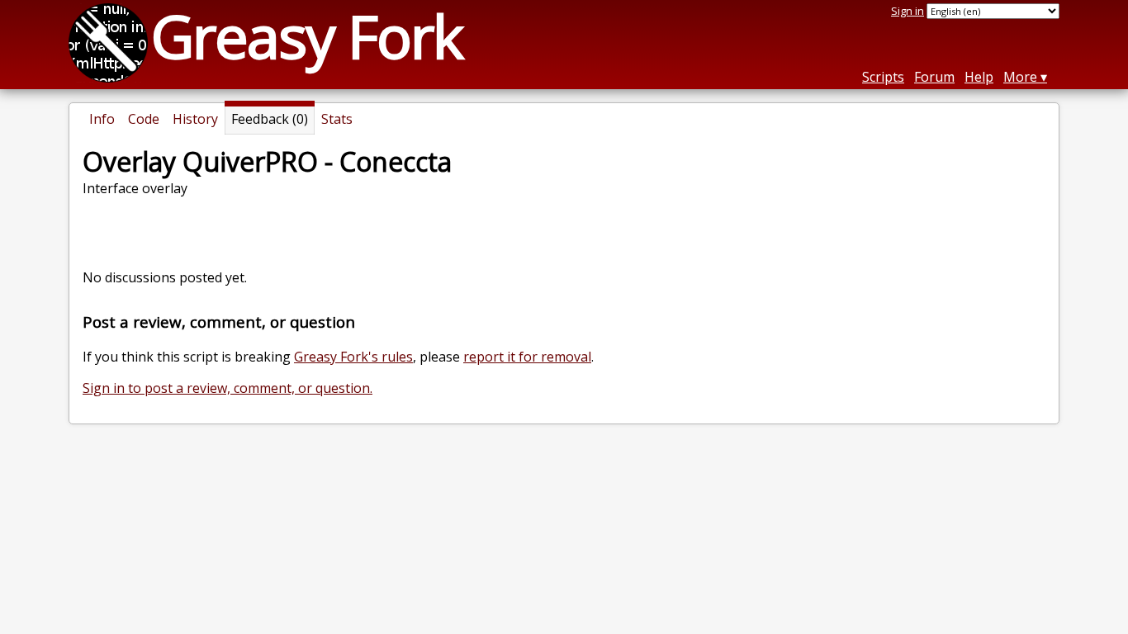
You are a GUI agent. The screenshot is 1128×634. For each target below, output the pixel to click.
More (1020, 77)
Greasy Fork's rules (353, 357)
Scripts (883, 77)
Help (978, 77)
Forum (934, 77)
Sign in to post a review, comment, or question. (227, 388)
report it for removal (527, 357)
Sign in (907, 10)
